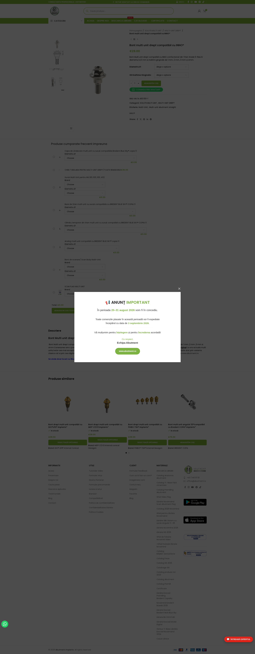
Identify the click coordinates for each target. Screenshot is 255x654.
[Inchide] (179, 288)
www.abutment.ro (127, 351)
